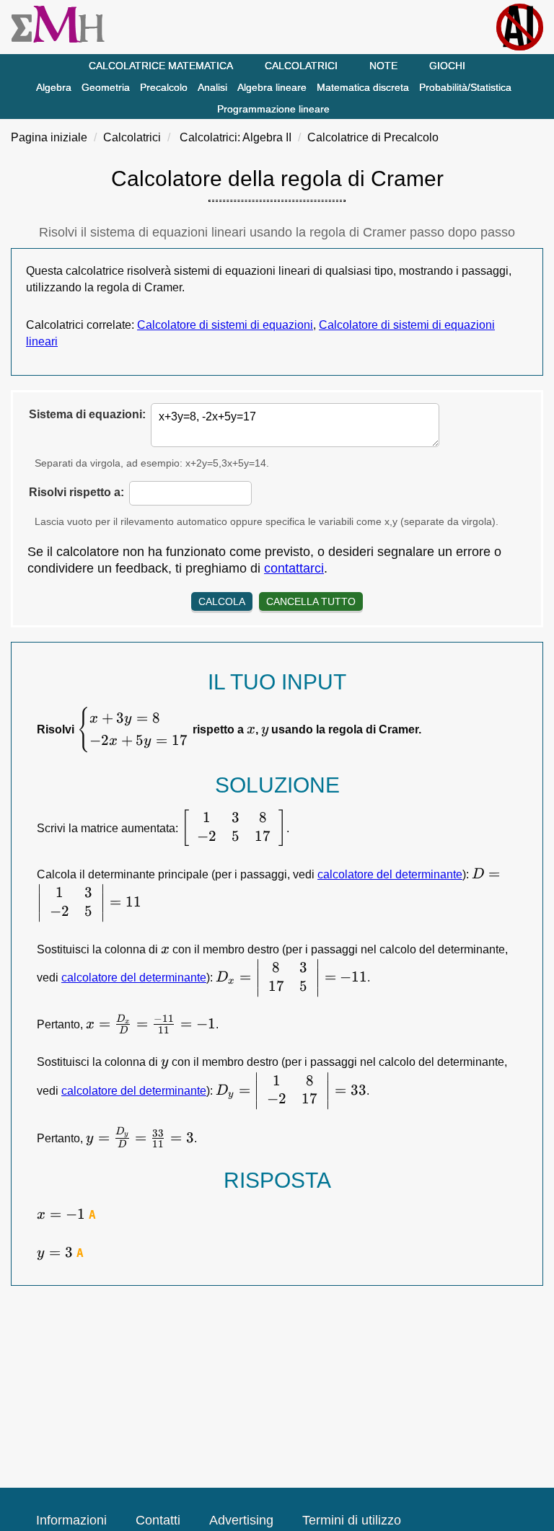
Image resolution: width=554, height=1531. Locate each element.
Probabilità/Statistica (465, 87)
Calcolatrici (301, 65)
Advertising (241, 1520)
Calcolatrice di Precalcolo (373, 137)
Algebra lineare (272, 87)
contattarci (294, 568)
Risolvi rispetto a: (76, 492)
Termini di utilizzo (351, 1520)
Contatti (158, 1520)
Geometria (106, 87)
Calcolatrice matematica (161, 65)
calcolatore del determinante (389, 874)
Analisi (212, 87)
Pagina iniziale (49, 137)
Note (383, 65)
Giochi (447, 65)
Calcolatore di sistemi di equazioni (225, 325)
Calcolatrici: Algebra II (235, 137)
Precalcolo (164, 87)
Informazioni (71, 1520)
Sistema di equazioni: (87, 414)
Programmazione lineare (273, 109)
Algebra (53, 87)
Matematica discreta (363, 87)
